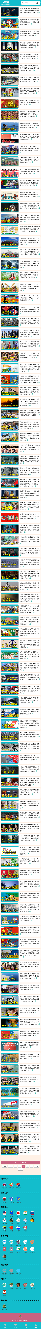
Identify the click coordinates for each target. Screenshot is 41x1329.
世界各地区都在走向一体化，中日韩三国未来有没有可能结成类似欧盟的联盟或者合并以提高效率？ (29, 194)
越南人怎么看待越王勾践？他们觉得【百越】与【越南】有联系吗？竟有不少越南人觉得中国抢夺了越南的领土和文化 (29, 471)
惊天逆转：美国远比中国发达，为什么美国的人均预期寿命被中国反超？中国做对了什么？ (29, 1079)
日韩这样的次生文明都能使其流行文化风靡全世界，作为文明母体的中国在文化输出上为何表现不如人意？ (29, 828)
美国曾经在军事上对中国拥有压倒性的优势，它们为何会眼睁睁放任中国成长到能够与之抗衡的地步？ (30, 930)
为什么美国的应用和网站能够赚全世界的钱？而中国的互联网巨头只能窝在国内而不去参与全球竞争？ (30, 895)
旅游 (18, 1252)
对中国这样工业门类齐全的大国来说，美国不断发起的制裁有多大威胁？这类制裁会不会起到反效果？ (30, 309)
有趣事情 (4, 1309)
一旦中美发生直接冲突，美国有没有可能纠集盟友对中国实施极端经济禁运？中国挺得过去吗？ (29, 838)
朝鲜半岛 (4, 1223)
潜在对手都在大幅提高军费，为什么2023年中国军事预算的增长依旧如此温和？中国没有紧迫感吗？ (29, 735)
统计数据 (32, 1252)
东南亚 (11, 1223)
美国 (4, 1216)
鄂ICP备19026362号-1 (23, 1320)
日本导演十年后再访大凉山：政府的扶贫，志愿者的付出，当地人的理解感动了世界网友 (29, 160)
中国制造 (4, 1202)
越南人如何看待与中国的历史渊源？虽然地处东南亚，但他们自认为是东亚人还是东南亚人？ (29, 275)
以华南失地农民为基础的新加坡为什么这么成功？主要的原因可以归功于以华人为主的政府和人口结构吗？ (29, 460)
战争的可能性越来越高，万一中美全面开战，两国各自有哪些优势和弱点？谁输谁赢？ (29, 1056)
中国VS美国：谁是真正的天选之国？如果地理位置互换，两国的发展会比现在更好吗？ (29, 298)
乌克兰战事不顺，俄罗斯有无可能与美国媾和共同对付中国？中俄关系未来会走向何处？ (29, 792)
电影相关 (4, 1274)
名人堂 (4, 1295)
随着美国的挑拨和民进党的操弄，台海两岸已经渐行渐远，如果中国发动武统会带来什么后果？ (29, 125)
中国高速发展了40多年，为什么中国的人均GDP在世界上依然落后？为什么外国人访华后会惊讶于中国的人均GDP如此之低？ (29, 609)
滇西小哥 (18, 1288)
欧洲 (11, 1216)
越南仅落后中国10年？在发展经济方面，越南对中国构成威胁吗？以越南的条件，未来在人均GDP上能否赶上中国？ (29, 506)
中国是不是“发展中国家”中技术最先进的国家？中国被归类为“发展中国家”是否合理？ (30, 1045)
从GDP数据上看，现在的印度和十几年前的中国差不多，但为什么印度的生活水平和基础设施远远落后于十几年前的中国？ (29, 425)
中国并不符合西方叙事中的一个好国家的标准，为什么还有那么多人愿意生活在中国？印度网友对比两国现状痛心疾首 (29, 908)
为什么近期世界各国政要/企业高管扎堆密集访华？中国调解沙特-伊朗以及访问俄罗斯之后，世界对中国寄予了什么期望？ (30, 333)
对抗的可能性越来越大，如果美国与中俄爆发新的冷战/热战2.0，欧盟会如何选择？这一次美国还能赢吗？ (30, 690)
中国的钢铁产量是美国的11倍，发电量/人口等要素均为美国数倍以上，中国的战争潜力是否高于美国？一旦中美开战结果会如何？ (29, 379)
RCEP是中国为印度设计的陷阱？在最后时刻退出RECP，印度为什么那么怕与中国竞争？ (30, 918)
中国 (11, 1231)
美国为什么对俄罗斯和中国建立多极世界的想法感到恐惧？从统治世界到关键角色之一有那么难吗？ (29, 884)
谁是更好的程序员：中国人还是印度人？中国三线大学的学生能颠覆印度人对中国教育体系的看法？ (29, 10)
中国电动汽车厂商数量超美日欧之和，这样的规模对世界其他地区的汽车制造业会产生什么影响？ (29, 79)
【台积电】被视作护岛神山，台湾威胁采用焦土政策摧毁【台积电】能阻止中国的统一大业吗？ (29, 183)
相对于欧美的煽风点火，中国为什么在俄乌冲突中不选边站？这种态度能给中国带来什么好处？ (29, 758)
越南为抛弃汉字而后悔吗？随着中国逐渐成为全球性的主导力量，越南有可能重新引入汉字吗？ (29, 91)
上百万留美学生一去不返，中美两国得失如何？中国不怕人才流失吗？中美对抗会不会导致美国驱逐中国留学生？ (29, 1149)
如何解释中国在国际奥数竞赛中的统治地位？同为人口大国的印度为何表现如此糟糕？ (29, 137)
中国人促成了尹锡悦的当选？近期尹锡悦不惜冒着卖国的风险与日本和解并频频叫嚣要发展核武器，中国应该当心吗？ (29, 575)
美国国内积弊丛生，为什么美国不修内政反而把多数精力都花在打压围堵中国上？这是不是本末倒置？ (30, 746)
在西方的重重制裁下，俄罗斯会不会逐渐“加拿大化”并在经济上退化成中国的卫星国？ (29, 1102)
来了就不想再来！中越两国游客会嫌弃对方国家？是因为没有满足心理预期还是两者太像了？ (29, 1091)
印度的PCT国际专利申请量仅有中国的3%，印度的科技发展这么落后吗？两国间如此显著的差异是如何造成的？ (30, 724)
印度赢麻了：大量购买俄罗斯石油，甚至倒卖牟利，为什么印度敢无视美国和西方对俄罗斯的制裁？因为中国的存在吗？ (29, 391)
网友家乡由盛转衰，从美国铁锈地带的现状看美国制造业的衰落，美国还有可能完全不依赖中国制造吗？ (29, 264)
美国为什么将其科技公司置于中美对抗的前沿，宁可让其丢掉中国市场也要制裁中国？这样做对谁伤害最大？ (29, 529)
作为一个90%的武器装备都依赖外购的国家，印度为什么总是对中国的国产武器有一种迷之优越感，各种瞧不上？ (29, 437)
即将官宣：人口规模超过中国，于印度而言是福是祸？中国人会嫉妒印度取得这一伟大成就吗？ (29, 114)
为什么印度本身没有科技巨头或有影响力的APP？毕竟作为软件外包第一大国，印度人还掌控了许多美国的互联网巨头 (30, 368)
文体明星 (11, 1274)
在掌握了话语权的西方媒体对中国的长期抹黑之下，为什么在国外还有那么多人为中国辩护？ (29, 516)
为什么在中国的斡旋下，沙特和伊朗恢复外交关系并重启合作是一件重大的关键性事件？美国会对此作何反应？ (29, 632)
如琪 (25, 1288)
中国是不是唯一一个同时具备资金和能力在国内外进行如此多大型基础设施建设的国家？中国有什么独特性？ (29, 219)
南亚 (18, 1223)
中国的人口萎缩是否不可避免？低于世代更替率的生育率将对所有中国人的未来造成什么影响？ (29, 769)
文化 (4, 1252)
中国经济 (11, 1202)
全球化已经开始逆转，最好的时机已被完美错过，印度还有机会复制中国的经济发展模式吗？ (29, 45)
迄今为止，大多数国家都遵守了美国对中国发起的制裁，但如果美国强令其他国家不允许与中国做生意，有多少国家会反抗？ (29, 483)
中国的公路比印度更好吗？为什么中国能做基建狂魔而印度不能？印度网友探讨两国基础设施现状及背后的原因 (29, 242)
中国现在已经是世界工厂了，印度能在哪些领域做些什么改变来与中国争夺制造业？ (29, 861)
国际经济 (18, 1202)
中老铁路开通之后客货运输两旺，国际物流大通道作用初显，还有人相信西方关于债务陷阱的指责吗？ (30, 148)
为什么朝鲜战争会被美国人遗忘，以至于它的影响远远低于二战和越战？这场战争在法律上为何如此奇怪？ (29, 943)
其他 (4, 1288)
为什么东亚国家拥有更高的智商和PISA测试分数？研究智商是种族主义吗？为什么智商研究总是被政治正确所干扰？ (29, 851)
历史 (4, 1245)
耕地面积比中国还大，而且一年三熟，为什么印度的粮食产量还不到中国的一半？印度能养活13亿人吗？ (29, 287)
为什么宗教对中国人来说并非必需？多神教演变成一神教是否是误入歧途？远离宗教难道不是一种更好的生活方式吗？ (29, 598)
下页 (36, 1166)
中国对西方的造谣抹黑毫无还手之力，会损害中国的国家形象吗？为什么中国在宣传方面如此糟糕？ (29, 206)
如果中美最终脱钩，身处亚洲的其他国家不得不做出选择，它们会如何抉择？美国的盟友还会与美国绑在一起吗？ (29, 655)
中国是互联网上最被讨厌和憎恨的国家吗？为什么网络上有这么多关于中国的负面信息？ (29, 700)
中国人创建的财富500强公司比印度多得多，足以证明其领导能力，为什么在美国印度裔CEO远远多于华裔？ (30, 448)
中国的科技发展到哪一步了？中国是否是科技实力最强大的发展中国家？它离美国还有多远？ (29, 33)
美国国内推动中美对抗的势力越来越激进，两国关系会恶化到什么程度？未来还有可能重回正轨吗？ (29, 815)
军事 (11, 1252)
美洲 (25, 1231)
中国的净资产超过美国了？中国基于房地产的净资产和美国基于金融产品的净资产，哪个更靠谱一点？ (30, 539)
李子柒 (11, 1288)
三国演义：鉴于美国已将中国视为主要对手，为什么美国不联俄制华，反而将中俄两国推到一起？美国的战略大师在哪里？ (29, 782)
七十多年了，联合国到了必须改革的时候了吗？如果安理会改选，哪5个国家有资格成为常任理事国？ (30, 413)
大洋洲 (18, 1231)
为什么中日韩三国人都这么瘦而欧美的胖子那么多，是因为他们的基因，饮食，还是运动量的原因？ (29, 344)
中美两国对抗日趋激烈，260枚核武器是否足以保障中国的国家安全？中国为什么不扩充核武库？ (30, 229)
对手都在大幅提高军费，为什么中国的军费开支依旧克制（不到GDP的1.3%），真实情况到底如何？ (29, 677)
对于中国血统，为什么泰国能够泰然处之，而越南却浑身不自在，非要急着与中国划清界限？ (29, 1010)
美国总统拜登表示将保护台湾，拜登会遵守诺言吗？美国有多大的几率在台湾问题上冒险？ (29, 1114)
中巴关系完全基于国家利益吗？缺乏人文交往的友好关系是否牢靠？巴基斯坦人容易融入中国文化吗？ (30, 964)
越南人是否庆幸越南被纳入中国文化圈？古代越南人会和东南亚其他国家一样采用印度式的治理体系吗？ (29, 667)
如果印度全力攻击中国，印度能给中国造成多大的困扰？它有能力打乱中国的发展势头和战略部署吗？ (30, 321)
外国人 (25, 1252)
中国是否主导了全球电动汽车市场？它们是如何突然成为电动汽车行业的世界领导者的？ (29, 68)
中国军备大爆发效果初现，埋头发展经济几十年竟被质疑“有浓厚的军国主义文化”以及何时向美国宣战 (30, 551)
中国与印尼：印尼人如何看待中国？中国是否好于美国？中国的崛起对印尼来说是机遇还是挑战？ (29, 252)
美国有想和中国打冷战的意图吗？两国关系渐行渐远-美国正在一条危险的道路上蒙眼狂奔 (30, 987)
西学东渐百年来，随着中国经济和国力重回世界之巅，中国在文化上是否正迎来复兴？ (29, 22)
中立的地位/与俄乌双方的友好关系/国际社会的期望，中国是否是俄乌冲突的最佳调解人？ (30, 712)
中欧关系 (18, 1188)
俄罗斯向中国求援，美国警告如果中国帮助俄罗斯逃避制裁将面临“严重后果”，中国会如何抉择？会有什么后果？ (30, 494)
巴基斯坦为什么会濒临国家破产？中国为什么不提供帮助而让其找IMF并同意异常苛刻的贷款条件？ (30, 1125)
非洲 (4, 1231)
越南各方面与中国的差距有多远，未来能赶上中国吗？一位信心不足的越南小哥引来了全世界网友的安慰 (29, 805)
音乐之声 (18, 1274)
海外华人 (18, 1245)
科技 (25, 1245)
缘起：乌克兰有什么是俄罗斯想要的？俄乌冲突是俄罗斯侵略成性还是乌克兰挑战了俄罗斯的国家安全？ (29, 954)
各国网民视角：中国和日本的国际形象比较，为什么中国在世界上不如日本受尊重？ (29, 102)
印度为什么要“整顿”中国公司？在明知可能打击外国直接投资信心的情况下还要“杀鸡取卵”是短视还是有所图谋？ (29, 644)
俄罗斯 (32, 1216)
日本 (18, 1216)
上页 (10, 1166)
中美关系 (4, 1188)
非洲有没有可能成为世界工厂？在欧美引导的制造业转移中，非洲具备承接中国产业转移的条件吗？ (29, 1022)
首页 (5, 1166)
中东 (32, 1223)
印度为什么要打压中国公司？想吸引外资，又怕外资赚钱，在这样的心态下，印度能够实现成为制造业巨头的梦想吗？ (29, 402)
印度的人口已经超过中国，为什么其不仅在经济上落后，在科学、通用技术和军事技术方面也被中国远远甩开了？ (29, 586)
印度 (25, 1216)
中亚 (25, 1223)
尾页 (20, 1169)
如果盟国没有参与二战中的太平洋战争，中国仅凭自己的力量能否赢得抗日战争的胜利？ (29, 1068)
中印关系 (11, 1188)
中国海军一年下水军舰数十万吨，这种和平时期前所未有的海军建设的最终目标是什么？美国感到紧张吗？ (29, 563)
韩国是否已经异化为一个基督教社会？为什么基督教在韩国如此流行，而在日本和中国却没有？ (29, 56)
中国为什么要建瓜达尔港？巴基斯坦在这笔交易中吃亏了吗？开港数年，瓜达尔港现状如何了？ (29, 976)
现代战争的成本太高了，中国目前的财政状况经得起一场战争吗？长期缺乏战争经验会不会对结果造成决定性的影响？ (29, 1138)
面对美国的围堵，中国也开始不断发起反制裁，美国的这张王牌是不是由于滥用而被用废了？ (29, 1033)
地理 (11, 1245)
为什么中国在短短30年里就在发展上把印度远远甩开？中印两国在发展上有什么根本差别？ (29, 171)
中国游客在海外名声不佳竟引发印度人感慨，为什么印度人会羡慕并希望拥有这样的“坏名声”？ (29, 355)
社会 (32, 1245)
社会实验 (32, 1288)
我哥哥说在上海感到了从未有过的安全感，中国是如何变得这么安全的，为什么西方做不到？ (29, 999)
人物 (4, 1259)
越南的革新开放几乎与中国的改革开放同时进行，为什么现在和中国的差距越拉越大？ (29, 872)
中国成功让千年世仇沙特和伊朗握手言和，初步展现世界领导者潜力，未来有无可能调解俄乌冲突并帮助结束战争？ (29, 621)
